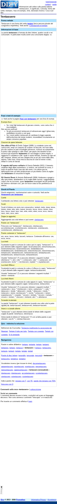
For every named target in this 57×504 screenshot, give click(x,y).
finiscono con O (7, 384)
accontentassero (28, 373)
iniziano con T (20, 381)
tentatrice (14, 359)
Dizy (2, 500)
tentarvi (12, 348)
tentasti (11, 351)
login (30, 401)
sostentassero (27, 377)
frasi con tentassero (28, 119)
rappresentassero (20, 370)
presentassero (41, 367)
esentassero (29, 367)
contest (48, 4)
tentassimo (46, 348)
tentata (18, 351)
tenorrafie (22, 356)
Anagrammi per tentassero (12, 194)
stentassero (38, 220)
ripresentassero (7, 370)
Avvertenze (52, 500)
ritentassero (5, 373)
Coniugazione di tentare (38, 26)
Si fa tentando (14, 335)
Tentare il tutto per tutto (18, 331)
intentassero (16, 373)
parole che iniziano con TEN (44, 381)
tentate (24, 351)
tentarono (4, 348)
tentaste (4, 351)
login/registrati (51, 2)
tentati (30, 351)
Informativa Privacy (38, 500)
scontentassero (41, 373)
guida (54, 4)
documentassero (39, 363)
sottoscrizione (35, 389)
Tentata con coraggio (36, 331)
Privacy (1, 491)
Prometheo (20, 500)
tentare (30, 24)
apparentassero (7, 367)
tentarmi (46, 344)
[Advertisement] (28, 468)
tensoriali (38, 356)
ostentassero (16, 377)
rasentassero (19, 367)
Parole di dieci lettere (9, 356)
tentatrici (22, 359)
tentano (25, 344)
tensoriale (30, 356)
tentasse (19, 348)
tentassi (38, 348)
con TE (30, 381)
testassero (39, 201)
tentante (32, 344)
